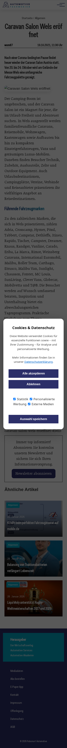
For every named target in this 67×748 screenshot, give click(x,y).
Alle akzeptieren (33, 373)
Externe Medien (42, 404)
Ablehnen (33, 384)
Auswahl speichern (33, 419)
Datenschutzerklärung (38, 362)
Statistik (22, 399)
